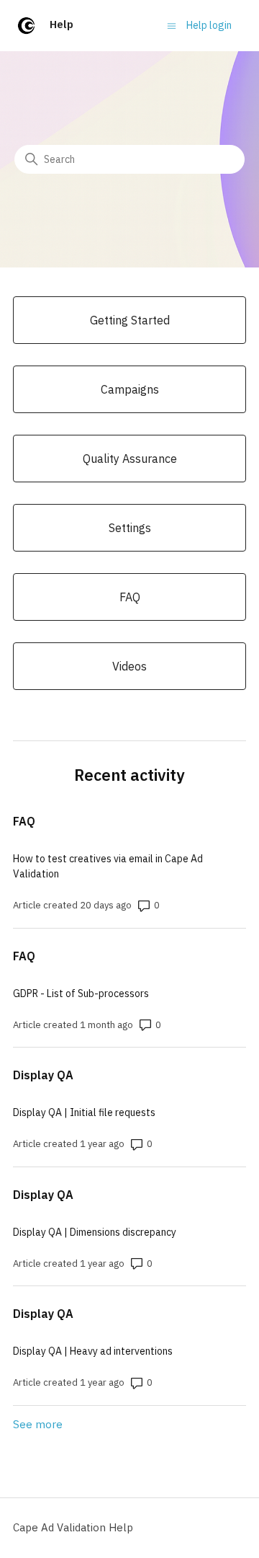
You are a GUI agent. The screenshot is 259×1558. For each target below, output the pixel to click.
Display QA (43, 1075)
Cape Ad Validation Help (73, 1527)
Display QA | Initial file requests (84, 1112)
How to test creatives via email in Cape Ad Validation (108, 866)
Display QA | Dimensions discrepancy (94, 1232)
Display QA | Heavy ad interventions (93, 1351)
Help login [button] (209, 25)
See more (38, 1424)
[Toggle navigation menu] (171, 25)
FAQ (24, 821)
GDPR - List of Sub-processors (81, 993)
